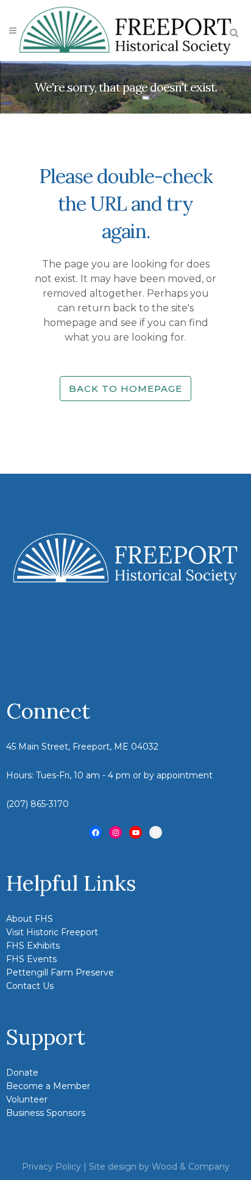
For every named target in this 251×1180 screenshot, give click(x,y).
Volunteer (27, 1099)
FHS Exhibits (33, 945)
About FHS (29, 918)
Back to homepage (125, 388)
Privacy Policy (51, 1166)
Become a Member (48, 1085)
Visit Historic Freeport (52, 932)
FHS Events (31, 959)
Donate (22, 1072)
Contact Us (30, 985)
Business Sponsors (45, 1112)
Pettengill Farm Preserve (60, 972)
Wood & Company (191, 1166)
